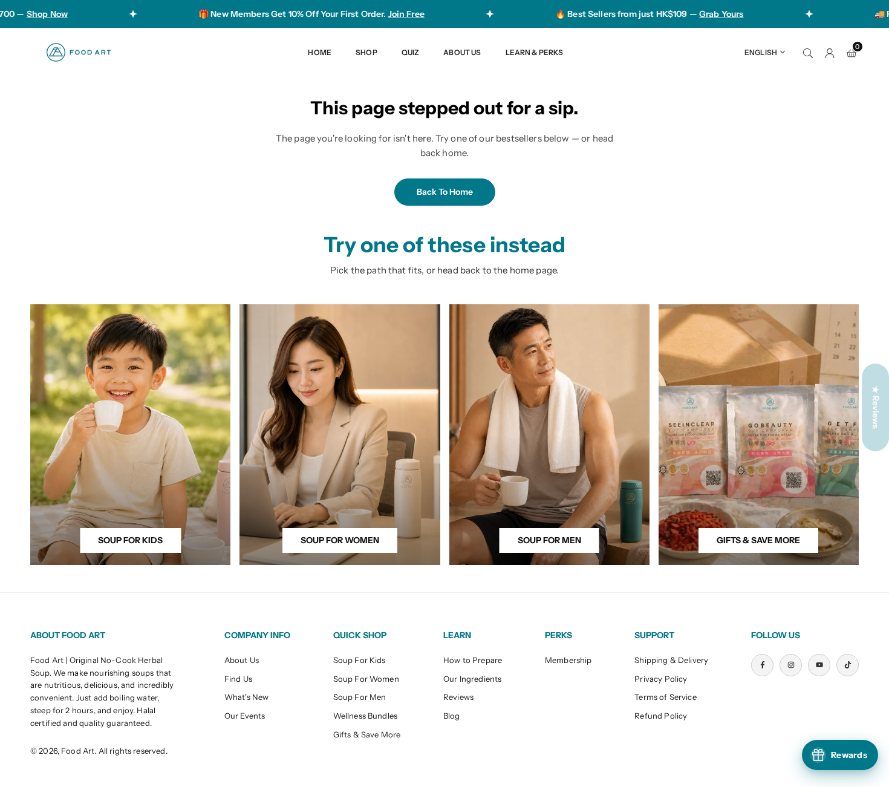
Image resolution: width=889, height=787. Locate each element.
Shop (366, 52)
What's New (246, 697)
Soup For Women (366, 679)
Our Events (244, 715)
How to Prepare (472, 660)
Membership (568, 660)
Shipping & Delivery (671, 660)
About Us (462, 52)
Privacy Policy (660, 679)
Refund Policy (660, 715)
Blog (451, 715)
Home (319, 52)
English (760, 52)
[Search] (808, 52)
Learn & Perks (535, 52)
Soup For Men (359, 697)
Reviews (458, 697)
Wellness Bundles (365, 715)
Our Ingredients (472, 679)
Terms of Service (665, 697)
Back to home (445, 191)
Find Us (238, 679)
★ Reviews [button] (875, 406)
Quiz (411, 52)
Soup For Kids (359, 660)
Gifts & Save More (367, 734)
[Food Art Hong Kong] (78, 51)
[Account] (830, 52)
